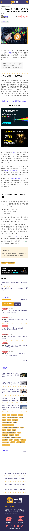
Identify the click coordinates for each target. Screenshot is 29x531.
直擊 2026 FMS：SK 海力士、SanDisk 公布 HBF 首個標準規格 (10, 399)
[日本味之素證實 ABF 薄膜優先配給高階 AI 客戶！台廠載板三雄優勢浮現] (23, 376)
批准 (14, 152)
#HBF (11, 439)
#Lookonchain (6, 437)
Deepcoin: (5, 311)
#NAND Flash (6, 442)
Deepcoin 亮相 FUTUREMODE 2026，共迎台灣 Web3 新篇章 (14, 311)
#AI (8, 414)
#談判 (16, 435)
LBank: (4, 345)
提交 (10, 53)
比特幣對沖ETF (11, 262)
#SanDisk (16, 439)
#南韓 (22, 427)
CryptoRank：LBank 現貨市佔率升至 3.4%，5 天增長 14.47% (14, 354)
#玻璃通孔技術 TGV (7, 422)
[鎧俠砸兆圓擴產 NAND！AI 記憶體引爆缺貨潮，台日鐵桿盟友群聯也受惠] (23, 408)
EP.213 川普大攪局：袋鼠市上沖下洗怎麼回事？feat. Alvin (14, 490)
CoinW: (4, 319)
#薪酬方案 (5, 435)
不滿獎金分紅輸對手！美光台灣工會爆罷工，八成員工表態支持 (10, 383)
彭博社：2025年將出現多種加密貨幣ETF (14, 101)
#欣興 (9, 420)
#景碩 (4, 420)
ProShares (4, 262)
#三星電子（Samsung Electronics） (10, 427)
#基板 (21, 417)
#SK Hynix (23, 439)
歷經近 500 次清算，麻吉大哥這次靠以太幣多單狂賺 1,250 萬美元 (10, 391)
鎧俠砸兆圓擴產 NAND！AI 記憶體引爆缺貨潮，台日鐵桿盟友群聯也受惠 (10, 407)
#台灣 (4, 430)
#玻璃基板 (15, 420)
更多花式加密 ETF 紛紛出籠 (10, 65)
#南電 (4, 417)
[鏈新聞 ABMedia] (15, 2)
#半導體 (20, 415)
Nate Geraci (16, 237)
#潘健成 (12, 442)
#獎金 (14, 430)
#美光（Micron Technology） (9, 432)
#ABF (4, 414)
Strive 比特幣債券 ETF (12, 170)
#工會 (9, 430)
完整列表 (23, 299)
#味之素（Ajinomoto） (13, 417)
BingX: (4, 328)
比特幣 (8, 6)
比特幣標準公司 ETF (15, 178)
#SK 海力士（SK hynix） (8, 425)
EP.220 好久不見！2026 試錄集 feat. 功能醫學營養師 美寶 (14, 473)
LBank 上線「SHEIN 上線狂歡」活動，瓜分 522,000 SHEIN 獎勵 (14, 346)
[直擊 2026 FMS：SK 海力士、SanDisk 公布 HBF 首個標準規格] (23, 400)
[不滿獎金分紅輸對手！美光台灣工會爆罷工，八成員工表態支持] (23, 384)
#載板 (14, 422)
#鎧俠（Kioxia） (6, 444)
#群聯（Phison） (20, 442)
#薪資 (19, 432)
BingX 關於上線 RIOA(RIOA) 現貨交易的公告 (14, 337)
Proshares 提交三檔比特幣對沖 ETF (12, 67)
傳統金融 (3, 6)
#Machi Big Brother (15, 437)
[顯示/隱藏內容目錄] (20, 64)
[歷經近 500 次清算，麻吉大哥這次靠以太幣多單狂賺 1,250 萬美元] (23, 392)
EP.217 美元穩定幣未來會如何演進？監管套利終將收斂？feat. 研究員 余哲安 (14, 484)
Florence (6, 16)
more (24, 360)
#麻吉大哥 (5, 439)
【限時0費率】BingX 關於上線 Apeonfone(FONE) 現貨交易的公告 (14, 328)
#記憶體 (11, 435)
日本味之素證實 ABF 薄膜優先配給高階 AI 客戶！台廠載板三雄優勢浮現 (10, 374)
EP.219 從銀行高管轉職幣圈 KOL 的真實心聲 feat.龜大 (14, 479)
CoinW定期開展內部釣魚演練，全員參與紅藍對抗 (14, 320)
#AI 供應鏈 (14, 415)
